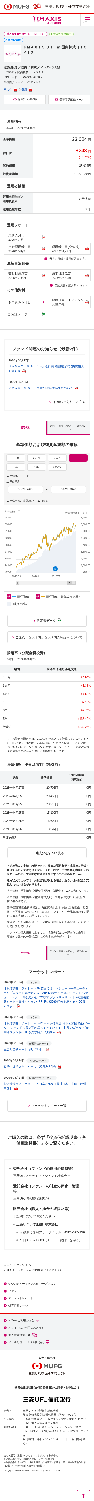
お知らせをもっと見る (69, 402)
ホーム (8, 1265)
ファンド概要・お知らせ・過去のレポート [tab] (69, 428)
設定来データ (18, 314)
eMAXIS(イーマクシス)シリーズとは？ (32, 1283)
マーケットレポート (20, 1298)
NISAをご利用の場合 (21, 1320)
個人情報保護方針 (19, 1335)
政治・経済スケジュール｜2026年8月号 (30, 1066)
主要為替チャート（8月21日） (24, 1049)
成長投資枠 (14, 40)
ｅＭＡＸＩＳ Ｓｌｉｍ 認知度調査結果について (41, 388)
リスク (8, 89)
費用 (24, 89)
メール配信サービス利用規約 (26, 1342)
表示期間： (14, 482)
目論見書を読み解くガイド (71, 285)
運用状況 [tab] (25, 427)
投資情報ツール (18, 1305)
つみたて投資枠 (62, 33)
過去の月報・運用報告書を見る (68, 258)
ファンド (21, 1265)
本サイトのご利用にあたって (26, 1327)
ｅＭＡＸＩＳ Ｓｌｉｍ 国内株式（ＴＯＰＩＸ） (33, 1270)
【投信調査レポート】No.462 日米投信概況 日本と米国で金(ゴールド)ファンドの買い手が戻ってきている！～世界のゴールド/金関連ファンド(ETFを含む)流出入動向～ (47, 1028)
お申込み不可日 (19, 302)
